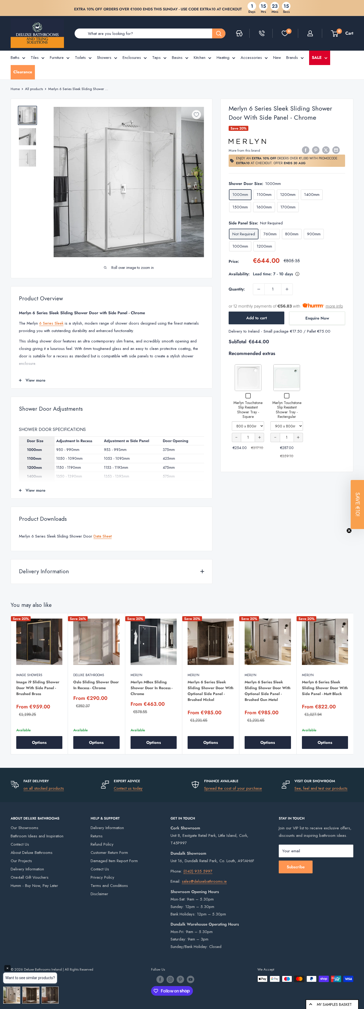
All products (34, 88)
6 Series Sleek (51, 323)
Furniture (57, 57)
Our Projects (21, 861)
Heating (223, 57)
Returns (97, 836)
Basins (177, 57)
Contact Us (20, 844)
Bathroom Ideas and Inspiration (37, 836)
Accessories (251, 57)
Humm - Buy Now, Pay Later (34, 886)
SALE (317, 57)
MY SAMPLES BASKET (334, 1004)
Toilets (80, 57)
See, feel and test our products (320, 788)
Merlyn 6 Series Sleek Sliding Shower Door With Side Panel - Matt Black (325, 687)
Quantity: (237, 289)
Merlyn (136, 675)
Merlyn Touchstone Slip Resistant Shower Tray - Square (247, 409)
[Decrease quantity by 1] (258, 289)
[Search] (218, 33)
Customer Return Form (109, 852)
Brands (292, 57)
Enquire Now (317, 318)
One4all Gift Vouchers (29, 877)
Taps (156, 57)
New (277, 57)
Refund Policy (102, 844)
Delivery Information (27, 869)
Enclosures (132, 57)
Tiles (35, 57)
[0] (285, 33)
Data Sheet (103, 536)
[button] (357, 504)
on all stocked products (43, 788)
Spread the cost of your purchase (233, 788)
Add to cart (256, 318)
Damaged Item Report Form (114, 861)
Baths (15, 57)
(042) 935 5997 (197, 871)
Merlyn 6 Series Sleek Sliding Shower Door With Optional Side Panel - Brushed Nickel (210, 690)
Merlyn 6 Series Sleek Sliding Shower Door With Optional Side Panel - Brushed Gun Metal (267, 690)
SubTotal (237, 341)
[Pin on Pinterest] (315, 150)
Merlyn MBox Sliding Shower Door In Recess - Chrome (151, 687)
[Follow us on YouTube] (190, 979)
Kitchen (199, 57)
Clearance (22, 72)
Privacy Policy (102, 877)
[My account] (310, 33)
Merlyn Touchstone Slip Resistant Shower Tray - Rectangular (286, 409)
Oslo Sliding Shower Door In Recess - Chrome (96, 685)
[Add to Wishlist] (196, 114)
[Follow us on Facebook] (160, 979)
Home (15, 88)
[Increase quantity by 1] (287, 289)
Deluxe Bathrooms (88, 675)
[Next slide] (354, 686)
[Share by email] (336, 150)
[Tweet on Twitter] (326, 150)
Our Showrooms (24, 828)
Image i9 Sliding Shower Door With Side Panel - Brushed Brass (37, 687)
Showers (104, 57)
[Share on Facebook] (305, 150)
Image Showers (29, 675)
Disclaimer (99, 894)
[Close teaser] (349, 530)
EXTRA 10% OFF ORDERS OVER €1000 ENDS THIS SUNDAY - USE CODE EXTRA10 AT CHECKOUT (158, 9)
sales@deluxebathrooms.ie (204, 881)
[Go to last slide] (9, 686)
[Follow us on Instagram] (170, 979)
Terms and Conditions (109, 886)
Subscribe (296, 867)
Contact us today (128, 788)
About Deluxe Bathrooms (31, 852)
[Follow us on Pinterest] (180, 979)
